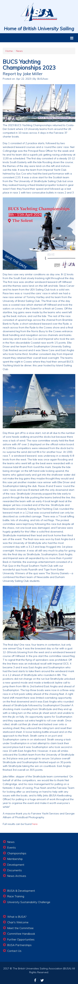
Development (15, 864)
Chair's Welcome (17, 922)
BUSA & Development (21, 890)
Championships (16, 853)
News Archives (16, 876)
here (35, 824)
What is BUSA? (16, 916)
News (19, 51)
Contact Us (14, 951)
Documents (14, 870)
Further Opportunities (20, 939)
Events (11, 847)
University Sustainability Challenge (28, 902)
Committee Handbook (21, 933)
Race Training (15, 896)
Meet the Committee (20, 928)
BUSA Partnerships (19, 945)
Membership (15, 859)
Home (9, 51)
